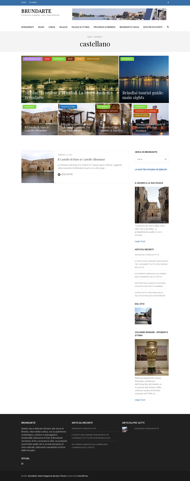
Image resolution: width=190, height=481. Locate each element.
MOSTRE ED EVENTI (152, 27)
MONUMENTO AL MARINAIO (146, 111)
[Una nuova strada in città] (143, 316)
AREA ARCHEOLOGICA (32, 59)
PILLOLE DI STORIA (80, 27)
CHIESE (51, 27)
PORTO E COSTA (93, 59)
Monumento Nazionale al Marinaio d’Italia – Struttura (150, 127)
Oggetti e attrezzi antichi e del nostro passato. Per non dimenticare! (76, 127)
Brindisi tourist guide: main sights (143, 95)
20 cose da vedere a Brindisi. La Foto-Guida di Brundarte (67, 95)
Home (23, 2)
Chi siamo (33, 2)
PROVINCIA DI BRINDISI (104, 27)
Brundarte (36, 11)
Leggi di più (67, 174)
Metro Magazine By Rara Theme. (52, 476)
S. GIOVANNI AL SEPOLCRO (108, 111)
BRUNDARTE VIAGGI (129, 27)
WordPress (83, 476)
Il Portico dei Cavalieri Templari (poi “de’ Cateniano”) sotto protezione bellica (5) (151, 264)
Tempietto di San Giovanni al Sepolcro (111, 128)
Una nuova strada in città (147, 255)
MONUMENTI (27, 27)
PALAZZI (63, 27)
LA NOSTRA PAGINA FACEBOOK (151, 169)
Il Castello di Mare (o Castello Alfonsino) (37, 128)
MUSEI (41, 27)
